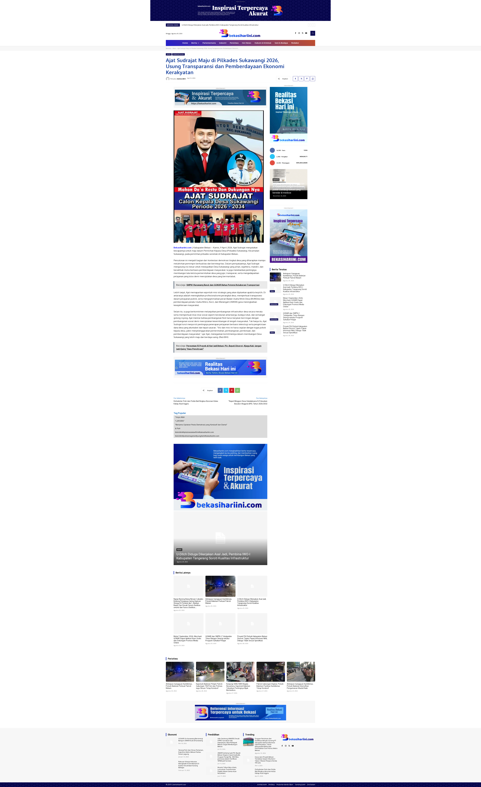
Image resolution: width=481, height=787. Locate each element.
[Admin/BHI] (168, 79)
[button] (312, 33)
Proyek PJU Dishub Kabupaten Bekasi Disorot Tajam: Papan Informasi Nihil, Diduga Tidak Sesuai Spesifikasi (252, 638)
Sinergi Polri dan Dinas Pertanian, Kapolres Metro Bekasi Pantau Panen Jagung (190, 752)
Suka (305, 150)
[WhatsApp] (312, 78)
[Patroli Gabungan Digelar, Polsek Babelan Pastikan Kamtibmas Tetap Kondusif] (271, 672)
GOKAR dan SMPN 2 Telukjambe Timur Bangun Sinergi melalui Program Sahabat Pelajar (214, 25)
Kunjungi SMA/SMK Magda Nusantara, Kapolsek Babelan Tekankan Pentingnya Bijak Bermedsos (238, 687)
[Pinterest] (306, 78)
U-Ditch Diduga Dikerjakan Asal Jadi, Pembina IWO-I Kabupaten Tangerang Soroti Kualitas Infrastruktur (251, 602)
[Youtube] (306, 33)
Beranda (168, 48)
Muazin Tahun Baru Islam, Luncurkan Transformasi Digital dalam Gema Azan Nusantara (227, 770)
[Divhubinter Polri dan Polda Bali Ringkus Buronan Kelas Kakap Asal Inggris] (248, 772)
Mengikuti (303, 156)
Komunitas (181, 550)
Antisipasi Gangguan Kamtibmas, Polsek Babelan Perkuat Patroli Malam (218, 601)
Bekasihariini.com (183, 247)
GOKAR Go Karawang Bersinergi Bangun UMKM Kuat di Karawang (190, 740)
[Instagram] (299, 33)
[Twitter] (302, 33)
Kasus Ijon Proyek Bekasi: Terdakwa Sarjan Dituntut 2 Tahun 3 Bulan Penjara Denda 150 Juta (266, 760)
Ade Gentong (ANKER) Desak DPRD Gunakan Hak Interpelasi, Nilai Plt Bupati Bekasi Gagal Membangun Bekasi (228, 742)
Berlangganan (301, 163)
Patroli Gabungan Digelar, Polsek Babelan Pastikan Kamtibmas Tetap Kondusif (270, 686)
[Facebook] (295, 33)
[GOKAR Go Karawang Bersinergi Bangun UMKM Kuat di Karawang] (171, 742)
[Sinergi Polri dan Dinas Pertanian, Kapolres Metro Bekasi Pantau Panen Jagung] (171, 753)
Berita (272, 280)
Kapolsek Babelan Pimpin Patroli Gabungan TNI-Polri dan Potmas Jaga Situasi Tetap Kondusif (209, 686)
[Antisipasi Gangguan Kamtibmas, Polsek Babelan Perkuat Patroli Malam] (220, 586)
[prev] (309, 25)
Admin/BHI (181, 79)
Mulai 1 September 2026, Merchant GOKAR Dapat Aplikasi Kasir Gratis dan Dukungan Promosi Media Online (188, 639)
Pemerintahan (178, 54)
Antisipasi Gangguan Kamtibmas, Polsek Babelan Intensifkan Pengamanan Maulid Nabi (300, 686)
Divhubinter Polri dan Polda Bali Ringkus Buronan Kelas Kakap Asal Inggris (265, 771)
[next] (313, 25)
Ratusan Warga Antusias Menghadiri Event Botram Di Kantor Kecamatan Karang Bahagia (188, 764)
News (174, 48)
